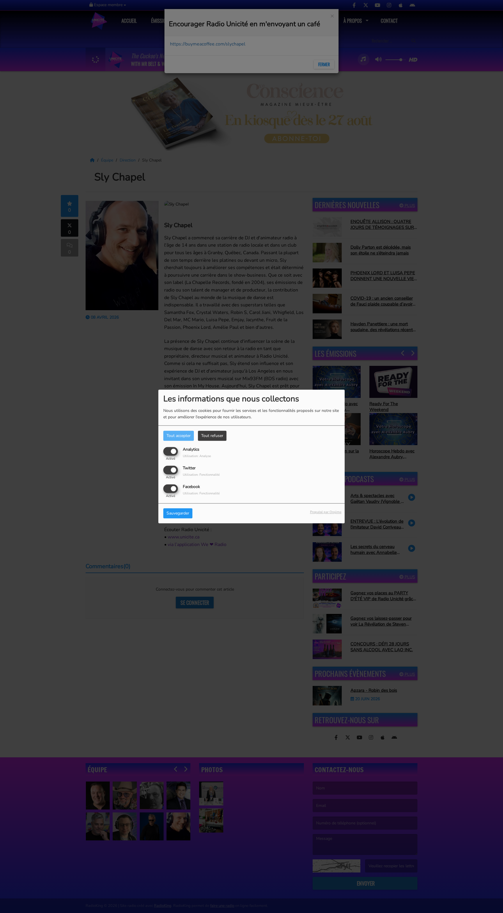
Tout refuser (212, 435)
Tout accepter (179, 435)
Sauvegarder (178, 513)
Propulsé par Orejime (325, 512)
